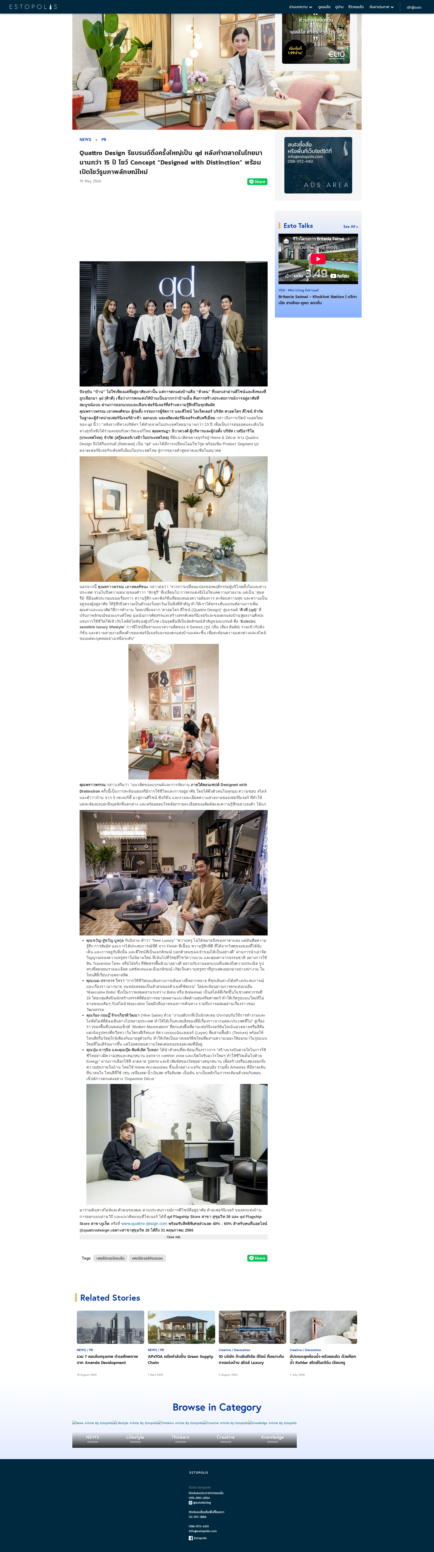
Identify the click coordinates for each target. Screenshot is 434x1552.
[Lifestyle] (135, 1423)
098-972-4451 (199, 1526)
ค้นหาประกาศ (380, 6)
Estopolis (200, 1538)
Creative (226, 1437)
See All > (350, 226)
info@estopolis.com (203, 1531)
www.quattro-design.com (144, 1223)
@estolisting (202, 1502)
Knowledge (272, 1437)
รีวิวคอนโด (356, 6)
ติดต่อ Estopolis (200, 1487)
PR (103, 139)
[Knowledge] (272, 1423)
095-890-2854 (199, 1497)
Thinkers (180, 1437)
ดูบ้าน (339, 6)
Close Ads (173, 1237)
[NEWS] (92, 1423)
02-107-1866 (197, 1516)
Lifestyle (135, 1437)
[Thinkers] (180, 1423)
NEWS (85, 139)
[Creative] (225, 1423)
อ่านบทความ (299, 6)
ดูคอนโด (324, 6)
